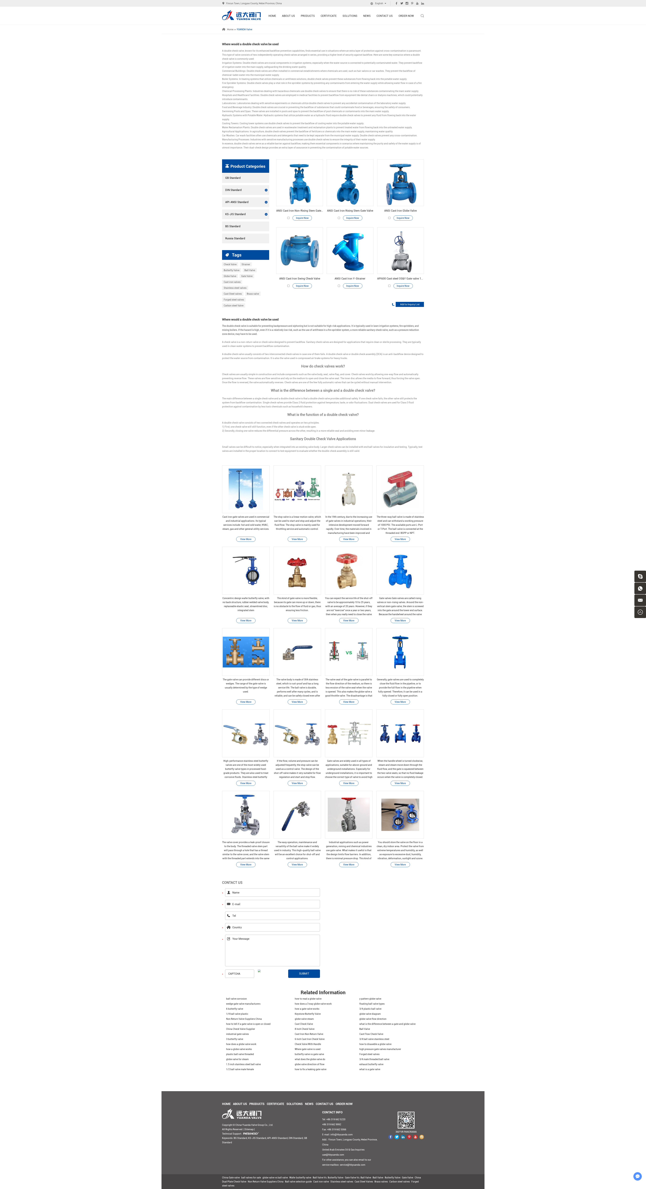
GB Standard (233, 178)
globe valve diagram (370, 1014)
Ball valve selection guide (298, 1181)
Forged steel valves (234, 299)
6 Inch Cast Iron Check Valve (310, 1039)
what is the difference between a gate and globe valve (387, 1024)
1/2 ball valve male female (240, 1069)
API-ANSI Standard (236, 202)
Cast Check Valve (304, 1024)
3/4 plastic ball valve (370, 1008)
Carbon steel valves (399, 1181)
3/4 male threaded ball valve (374, 1059)
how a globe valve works (239, 1049)
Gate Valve (247, 276)
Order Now (406, 15)
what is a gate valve (369, 1069)
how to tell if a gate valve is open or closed (248, 1024)
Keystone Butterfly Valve (308, 1014)
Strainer (246, 264)
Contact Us (384, 15)
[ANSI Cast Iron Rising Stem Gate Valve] (350, 183)
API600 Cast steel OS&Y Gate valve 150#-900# (400, 278)
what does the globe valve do (310, 1059)
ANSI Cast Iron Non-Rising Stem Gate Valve (299, 210)
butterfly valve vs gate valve (309, 1054)
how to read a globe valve (308, 998)
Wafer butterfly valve (300, 1177)
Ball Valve (249, 270)
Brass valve (253, 293)
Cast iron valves (232, 282)
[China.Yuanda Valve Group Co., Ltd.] (241, 15)
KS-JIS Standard (235, 214)
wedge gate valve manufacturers (243, 1003)
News (367, 15)
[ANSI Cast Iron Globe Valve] (400, 183)
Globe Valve (230, 276)
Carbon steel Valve (233, 305)
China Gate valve (231, 1177)
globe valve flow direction (372, 1019)
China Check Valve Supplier (240, 1029)
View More (245, 539)
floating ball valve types (372, 1003)
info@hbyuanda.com (341, 1134)
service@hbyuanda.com (352, 1164)
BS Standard (232, 226)
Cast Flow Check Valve (371, 1034)
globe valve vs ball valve (275, 1177)
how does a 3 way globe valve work (313, 1003)
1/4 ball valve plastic (237, 1014)
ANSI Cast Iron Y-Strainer (350, 278)
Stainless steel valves (235, 288)
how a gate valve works (307, 1008)
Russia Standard (235, 238)
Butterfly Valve (231, 270)
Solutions (350, 15)
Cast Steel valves (233, 293)
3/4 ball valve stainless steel (374, 1039)
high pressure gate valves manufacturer (380, 1049)
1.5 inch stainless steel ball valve (243, 1064)
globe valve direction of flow (310, 1064)
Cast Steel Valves (364, 1181)
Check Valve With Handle (308, 1044)
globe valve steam (304, 1019)
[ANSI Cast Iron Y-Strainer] (350, 250)
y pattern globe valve (370, 998)
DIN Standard (233, 190)
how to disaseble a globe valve (375, 1044)
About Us (288, 15)
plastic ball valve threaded (240, 1054)
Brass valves (381, 1181)
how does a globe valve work (241, 1044)
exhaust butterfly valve (371, 1064)
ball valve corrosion (236, 998)
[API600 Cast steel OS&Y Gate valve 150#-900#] (400, 250)
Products (308, 15)
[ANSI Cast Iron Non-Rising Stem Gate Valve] (299, 183)
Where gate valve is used (307, 1049)
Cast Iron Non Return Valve (309, 1034)
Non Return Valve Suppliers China (244, 1019)
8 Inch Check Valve (304, 1029)
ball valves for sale (251, 1177)
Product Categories (247, 166)
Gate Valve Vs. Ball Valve (358, 1177)
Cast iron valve (321, 1181)
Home (272, 15)
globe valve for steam (237, 1059)
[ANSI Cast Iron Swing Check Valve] (299, 250)
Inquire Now (302, 218)
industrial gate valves (237, 1034)
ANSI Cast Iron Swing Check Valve (299, 278)
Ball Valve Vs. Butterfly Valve (328, 1177)
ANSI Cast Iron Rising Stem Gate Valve (350, 210)
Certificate (329, 15)
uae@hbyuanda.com (333, 1154)
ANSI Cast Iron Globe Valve (400, 210)
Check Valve (230, 264)
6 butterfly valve (234, 1008)
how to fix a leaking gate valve (310, 1069)
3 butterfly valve (234, 1039)
